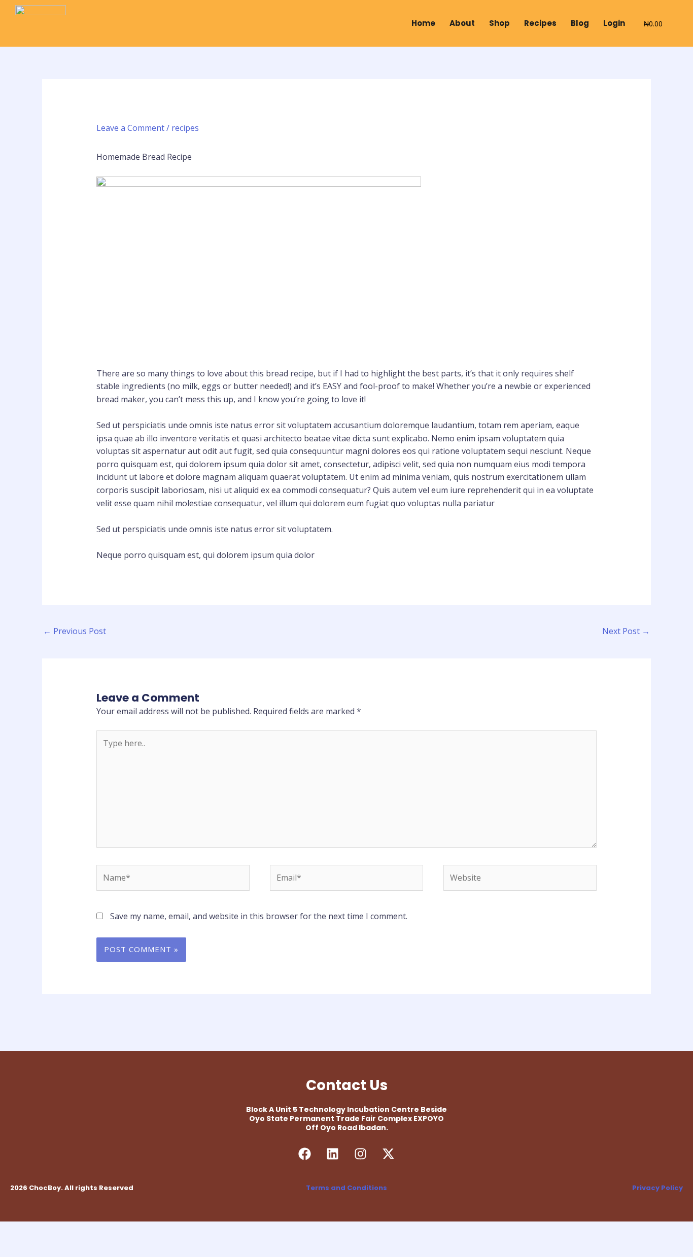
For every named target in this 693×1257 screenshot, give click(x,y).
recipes (185, 127)
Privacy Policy (657, 1188)
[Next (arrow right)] (55, 1248)
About (462, 23)
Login (614, 23)
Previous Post (74, 631)
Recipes (540, 23)
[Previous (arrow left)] (18, 1248)
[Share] (93, 1230)
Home (423, 23)
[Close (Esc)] (130, 1230)
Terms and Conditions (346, 1188)
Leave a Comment (130, 127)
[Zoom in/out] (18, 1230)
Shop (499, 23)
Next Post (626, 631)
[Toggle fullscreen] (55, 1230)
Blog (580, 23)
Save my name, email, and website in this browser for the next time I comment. (258, 916)
